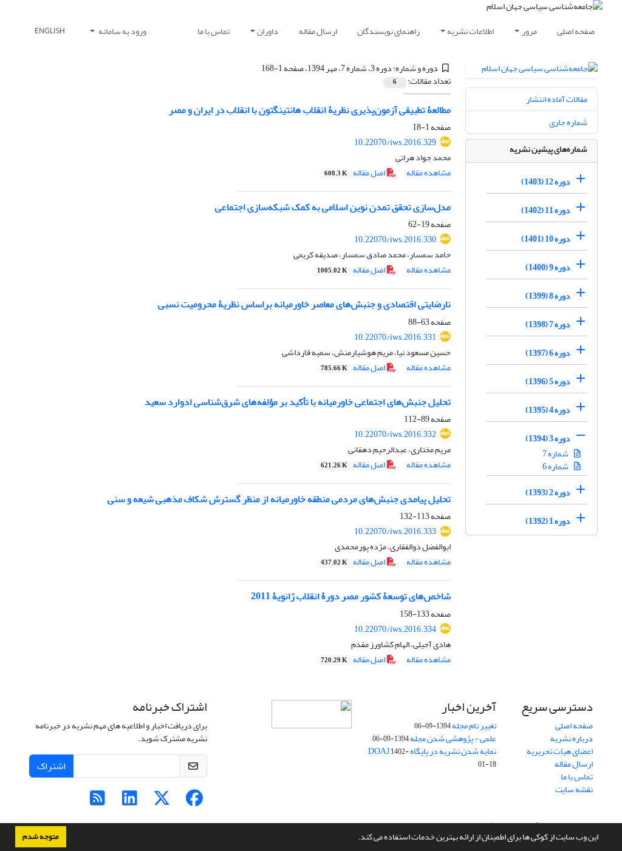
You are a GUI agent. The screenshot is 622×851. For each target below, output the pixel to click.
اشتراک (51, 766)
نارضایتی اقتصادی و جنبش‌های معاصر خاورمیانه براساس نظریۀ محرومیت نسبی (304, 304)
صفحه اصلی (576, 31)
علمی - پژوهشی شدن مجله (453, 738)
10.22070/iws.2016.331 (395, 337)
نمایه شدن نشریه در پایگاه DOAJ (432, 751)
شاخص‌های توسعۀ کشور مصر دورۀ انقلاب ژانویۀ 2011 (351, 596)
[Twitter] (162, 801)
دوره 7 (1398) (547, 324)
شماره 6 (556, 466)
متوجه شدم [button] (40, 836)
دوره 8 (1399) (547, 296)
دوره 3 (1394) (547, 438)
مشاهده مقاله (428, 172)
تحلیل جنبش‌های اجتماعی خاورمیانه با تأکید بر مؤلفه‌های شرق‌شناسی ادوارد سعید (298, 402)
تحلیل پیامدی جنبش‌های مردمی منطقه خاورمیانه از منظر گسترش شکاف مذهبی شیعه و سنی (279, 499)
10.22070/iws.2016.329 (395, 142)
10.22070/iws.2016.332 (395, 434)
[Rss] (97, 801)
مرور (529, 31)
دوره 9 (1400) (547, 267)
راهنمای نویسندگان (388, 31)
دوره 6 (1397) (547, 353)
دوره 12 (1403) (545, 182)
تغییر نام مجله (474, 725)
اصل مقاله (355, 172)
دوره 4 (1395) (547, 410)
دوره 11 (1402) (545, 210)
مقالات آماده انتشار (556, 99)
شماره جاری (568, 122)
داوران (267, 31)
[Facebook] (194, 801)
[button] (355, 838)
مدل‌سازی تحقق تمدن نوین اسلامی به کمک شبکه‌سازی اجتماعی (333, 207)
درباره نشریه (571, 738)
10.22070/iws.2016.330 (395, 239)
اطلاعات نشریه (470, 31)
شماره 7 (556, 454)
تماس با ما (213, 31)
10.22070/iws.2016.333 (395, 531)
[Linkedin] (130, 801)
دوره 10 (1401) (545, 239)
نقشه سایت (574, 789)
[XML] (254, 68)
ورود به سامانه (121, 31)
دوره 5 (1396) (547, 381)
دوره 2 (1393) (547, 492)
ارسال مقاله (318, 31)
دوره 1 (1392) (547, 521)
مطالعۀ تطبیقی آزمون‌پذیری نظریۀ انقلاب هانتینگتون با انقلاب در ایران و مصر (310, 110)
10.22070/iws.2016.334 (395, 629)
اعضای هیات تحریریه (560, 751)
